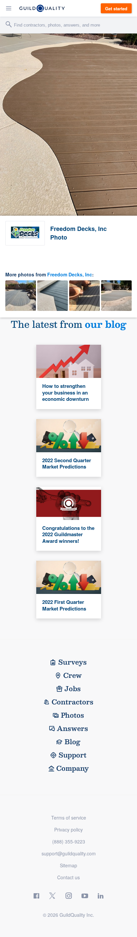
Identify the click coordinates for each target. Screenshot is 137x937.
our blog (105, 324)
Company (72, 768)
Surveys (72, 662)
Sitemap (68, 865)
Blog (72, 741)
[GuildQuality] (42, 8)
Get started (116, 8)
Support (72, 755)
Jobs (73, 688)
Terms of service (68, 817)
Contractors (72, 701)
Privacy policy (68, 829)
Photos (72, 715)
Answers (72, 728)
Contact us (68, 877)
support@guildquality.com (69, 853)
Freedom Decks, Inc (69, 274)
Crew (72, 675)
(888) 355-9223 (68, 841)
